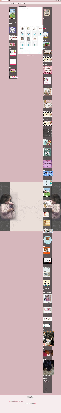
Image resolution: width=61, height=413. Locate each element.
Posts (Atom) (31, 55)
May (45, 380)
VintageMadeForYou (33, 398)
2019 (45, 379)
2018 (45, 383)
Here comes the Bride (24, 8)
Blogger (35, 403)
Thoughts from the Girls (17, 3)
